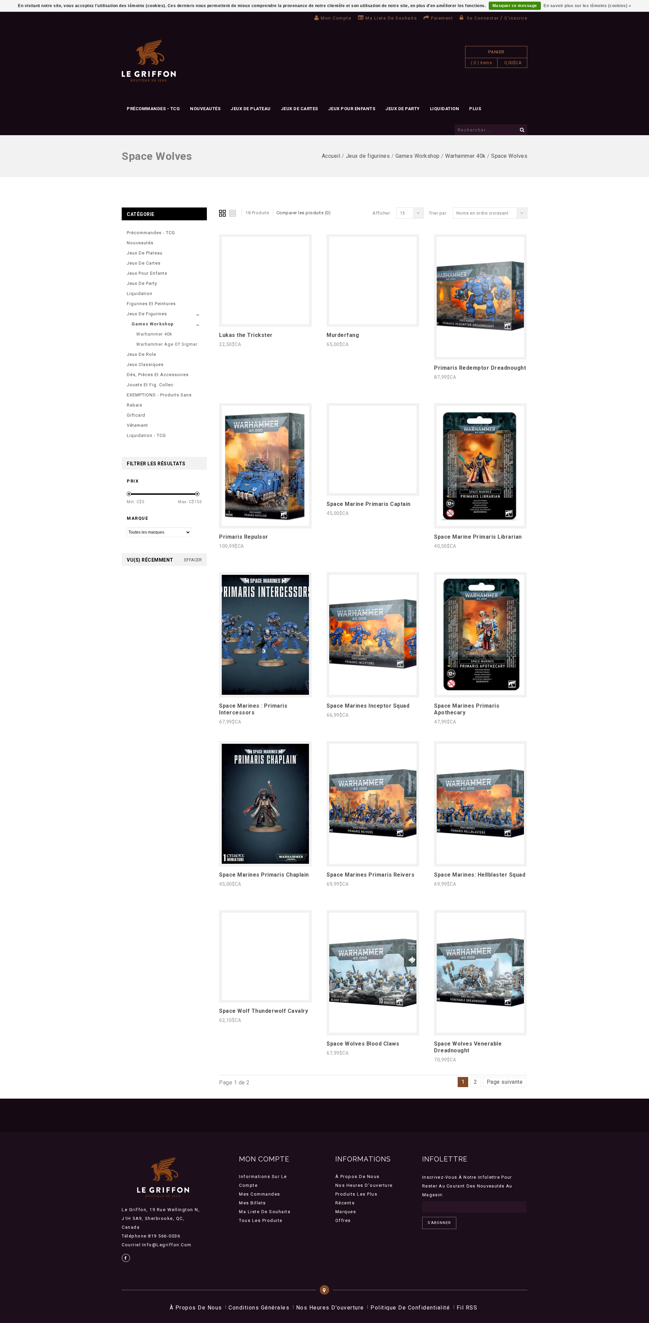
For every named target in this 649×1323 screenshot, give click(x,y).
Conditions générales (259, 1307)
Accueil (331, 156)
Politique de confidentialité (410, 1307)
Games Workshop (417, 156)
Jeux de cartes (299, 108)
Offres (343, 1220)
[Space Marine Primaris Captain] (372, 491)
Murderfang (343, 335)
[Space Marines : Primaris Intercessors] (265, 693)
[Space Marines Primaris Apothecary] (480, 693)
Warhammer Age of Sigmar (166, 344)
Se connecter (482, 18)
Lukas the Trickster (246, 335)
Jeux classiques (145, 364)
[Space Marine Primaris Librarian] (480, 524)
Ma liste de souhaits (391, 18)
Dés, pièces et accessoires (158, 374)
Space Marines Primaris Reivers (370, 875)
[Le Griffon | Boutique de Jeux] (149, 61)
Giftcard (136, 415)
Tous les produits (261, 1220)
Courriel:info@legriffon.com (157, 1244)
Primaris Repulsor (243, 537)
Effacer (193, 559)
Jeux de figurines (368, 156)
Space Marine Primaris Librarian (478, 537)
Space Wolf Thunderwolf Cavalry (263, 1011)
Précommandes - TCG (153, 108)
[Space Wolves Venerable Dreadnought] (480, 1031)
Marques (345, 1211)
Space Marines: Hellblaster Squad (479, 875)
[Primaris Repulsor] (265, 524)
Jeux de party (402, 108)
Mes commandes (259, 1194)
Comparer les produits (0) (304, 212)
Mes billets (252, 1202)
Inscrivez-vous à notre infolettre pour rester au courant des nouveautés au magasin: (467, 1186)
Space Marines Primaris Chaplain (264, 875)
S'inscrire (515, 18)
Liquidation (444, 108)
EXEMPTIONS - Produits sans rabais (159, 400)
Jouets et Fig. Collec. (151, 384)
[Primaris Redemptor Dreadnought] (480, 355)
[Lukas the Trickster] (265, 322)
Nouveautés (205, 108)
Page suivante (505, 1082)
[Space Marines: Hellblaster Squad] (480, 862)
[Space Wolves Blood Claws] (372, 1031)
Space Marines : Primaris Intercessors (253, 709)
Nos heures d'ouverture (364, 1185)
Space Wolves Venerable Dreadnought (468, 1047)
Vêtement (137, 425)
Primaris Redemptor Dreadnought (480, 368)
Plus (475, 108)
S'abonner (439, 1223)
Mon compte (336, 18)
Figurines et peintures (151, 303)
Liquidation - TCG (146, 435)
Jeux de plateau (251, 108)
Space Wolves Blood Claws (363, 1043)
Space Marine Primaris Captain (369, 504)
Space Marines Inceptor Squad (368, 706)
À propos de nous (357, 1176)
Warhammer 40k (465, 156)
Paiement (442, 18)
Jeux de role (141, 354)
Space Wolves (509, 156)
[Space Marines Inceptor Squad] (372, 693)
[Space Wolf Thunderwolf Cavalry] (265, 998)
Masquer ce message (514, 5)
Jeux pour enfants (352, 108)
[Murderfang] (372, 322)
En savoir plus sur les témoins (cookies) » (587, 5)
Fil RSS (467, 1307)
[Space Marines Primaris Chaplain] (265, 862)
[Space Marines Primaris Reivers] (372, 862)
